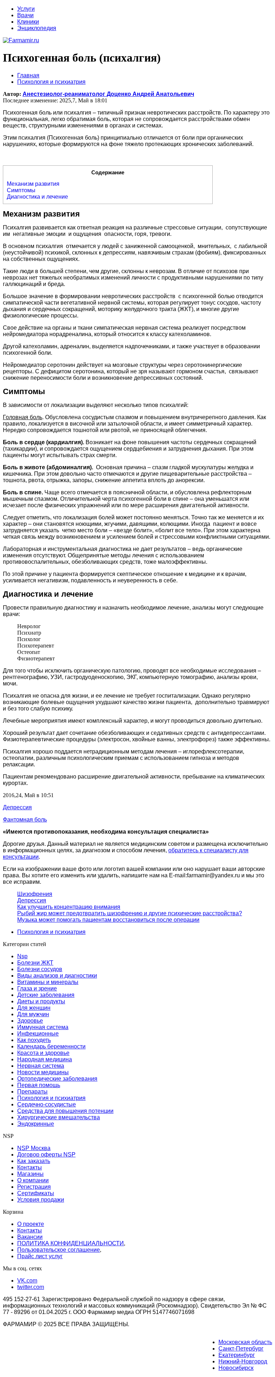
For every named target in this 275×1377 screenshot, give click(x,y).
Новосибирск (236, 1368)
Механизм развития (33, 184)
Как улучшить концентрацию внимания (68, 907)
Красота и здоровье (43, 1053)
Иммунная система (42, 1027)
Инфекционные (38, 1034)
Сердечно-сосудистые (46, 1104)
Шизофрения (34, 894)
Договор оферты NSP (46, 1154)
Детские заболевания (45, 995)
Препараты (32, 1091)
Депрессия (31, 900)
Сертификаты (35, 1193)
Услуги (26, 9)
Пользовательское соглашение (58, 1250)
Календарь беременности (51, 1046)
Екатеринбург (236, 1355)
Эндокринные (35, 1124)
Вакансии (30, 1237)
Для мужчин (33, 1014)
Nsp (22, 956)
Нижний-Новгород (242, 1361)
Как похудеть (34, 1040)
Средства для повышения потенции (65, 1111)
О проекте (30, 1224)
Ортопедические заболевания (57, 1079)
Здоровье (30, 1021)
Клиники (28, 22)
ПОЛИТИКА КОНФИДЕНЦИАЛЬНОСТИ (70, 1243)
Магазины (30, 1174)
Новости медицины (43, 1072)
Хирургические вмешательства (58, 1117)
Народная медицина (44, 1059)
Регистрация (34, 1187)
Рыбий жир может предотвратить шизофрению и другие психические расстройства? (129, 913)
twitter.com (30, 1287)
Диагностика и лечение (37, 197)
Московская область (245, 1342)
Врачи (25, 15)
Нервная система (40, 1066)
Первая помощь (38, 1085)
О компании (33, 1180)
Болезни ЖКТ (35, 963)
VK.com (27, 1280)
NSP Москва (33, 1148)
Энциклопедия (36, 28)
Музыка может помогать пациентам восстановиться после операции (108, 920)
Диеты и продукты (41, 1001)
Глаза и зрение (37, 988)
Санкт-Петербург (241, 1349)
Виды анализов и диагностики (57, 976)
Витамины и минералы (47, 982)
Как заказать (33, 1161)
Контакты (29, 1167)
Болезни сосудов (39, 969)
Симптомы (21, 190)
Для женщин (33, 1008)
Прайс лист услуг (40, 1256)
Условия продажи (40, 1200)
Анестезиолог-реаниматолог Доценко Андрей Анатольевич (108, 94)
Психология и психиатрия (51, 932)
